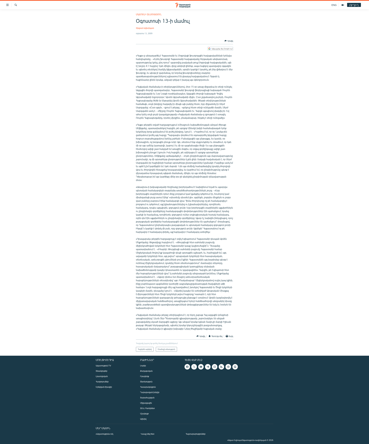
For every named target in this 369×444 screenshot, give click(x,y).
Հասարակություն (148, 387)
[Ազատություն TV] (342, 5)
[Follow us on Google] (235, 367)
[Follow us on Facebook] (187, 367)
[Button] (228, 40)
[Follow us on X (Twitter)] (194, 367)
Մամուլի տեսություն (149, 14)
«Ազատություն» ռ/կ (104, 434)
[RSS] (221, 367)
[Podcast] (228, 367)
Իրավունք (144, 376)
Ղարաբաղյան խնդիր (149, 392)
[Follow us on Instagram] (214, 367)
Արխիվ (143, 419)
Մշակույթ (144, 413)
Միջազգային (146, 403)
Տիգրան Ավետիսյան (145, 28)
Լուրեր (143, 365)
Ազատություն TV (103, 365)
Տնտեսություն (146, 381)
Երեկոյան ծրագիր (104, 387)
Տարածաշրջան (147, 397)
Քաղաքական (146, 371)
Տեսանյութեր (101, 371)
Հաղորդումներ (102, 381)
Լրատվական (102, 376)
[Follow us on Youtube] (201, 367)
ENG (334, 5)
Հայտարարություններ (195, 434)
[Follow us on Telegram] (207, 367)
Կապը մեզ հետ (147, 434)
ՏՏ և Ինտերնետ (147, 408)
